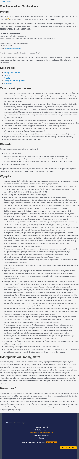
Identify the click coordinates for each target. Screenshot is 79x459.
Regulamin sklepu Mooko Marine (41, 433)
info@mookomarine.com (13, 48)
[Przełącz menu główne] (8, 18)
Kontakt (41, 438)
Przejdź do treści (6, 1)
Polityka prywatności (41, 427)
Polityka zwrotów (41, 430)
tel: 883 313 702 (68, 447)
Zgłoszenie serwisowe (41, 435)
